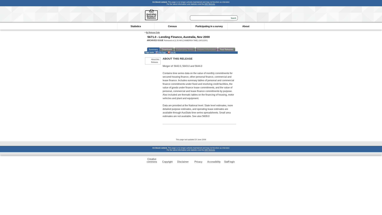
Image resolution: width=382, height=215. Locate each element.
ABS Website (209, 4)
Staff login (229, 162)
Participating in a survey (209, 26)
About (245, 26)
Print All (172, 52)
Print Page (162, 52)
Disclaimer (183, 162)
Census (172, 26)
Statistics (136, 26)
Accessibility (214, 162)
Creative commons (152, 160)
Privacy (198, 162)
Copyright (167, 162)
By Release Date (153, 33)
